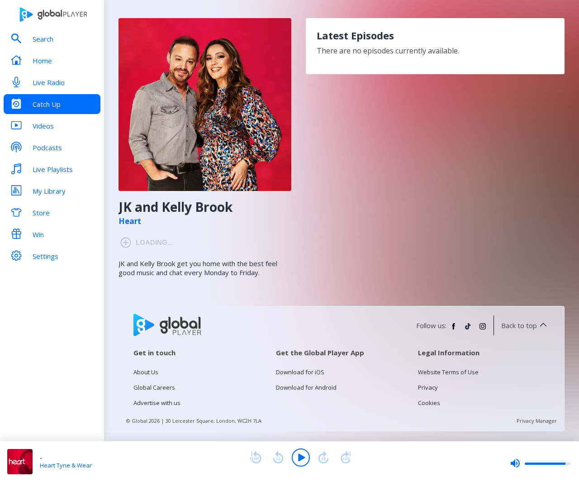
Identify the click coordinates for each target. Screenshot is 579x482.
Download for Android (306, 387)
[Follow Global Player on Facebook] (453, 330)
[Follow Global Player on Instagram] (482, 330)
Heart (130, 221)
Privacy (428, 387)
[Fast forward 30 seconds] (323, 458)
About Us (145, 372)
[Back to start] (256, 458)
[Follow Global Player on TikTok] (468, 330)
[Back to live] (346, 458)
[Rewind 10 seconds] (278, 458)
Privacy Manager (537, 421)
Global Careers (154, 387)
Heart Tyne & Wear (66, 465)
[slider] (540, 463)
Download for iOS (300, 372)
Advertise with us (156, 403)
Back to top (519, 325)
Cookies (429, 403)
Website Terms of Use (448, 372)
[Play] (301, 458)
